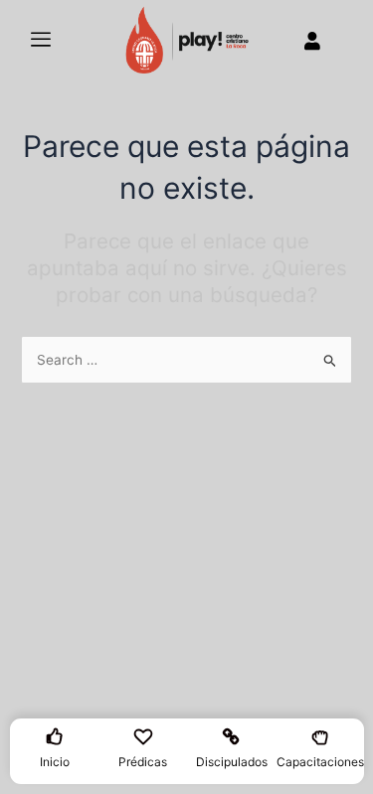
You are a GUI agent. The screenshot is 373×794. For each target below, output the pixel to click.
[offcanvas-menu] (41, 40)
